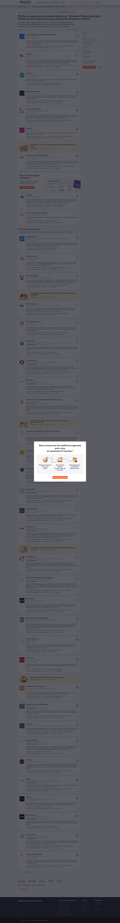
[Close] (84, 443)
